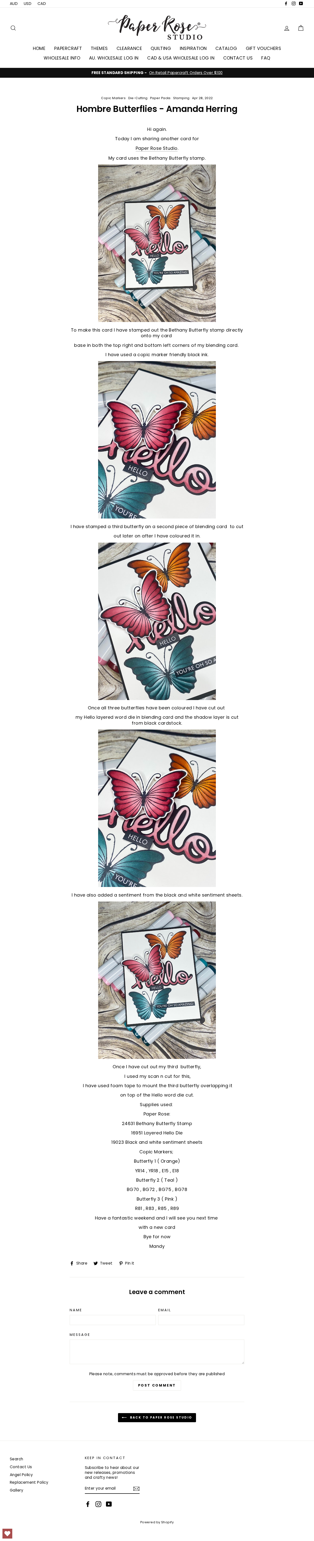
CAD (42, 3)
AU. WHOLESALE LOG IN (114, 58)
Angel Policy (21, 1474)
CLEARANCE (129, 48)
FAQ (265, 58)
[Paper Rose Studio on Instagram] (98, 1504)
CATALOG (226, 48)
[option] (157, 72)
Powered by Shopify (157, 1522)
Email (164, 1310)
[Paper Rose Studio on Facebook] (88, 1504)
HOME (39, 48)
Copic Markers (113, 98)
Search (16, 1459)
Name (76, 1310)
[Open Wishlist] (7, 1534)
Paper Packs (160, 98)
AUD (14, 3)
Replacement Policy (29, 1482)
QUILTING (161, 48)
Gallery (16, 1490)
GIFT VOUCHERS (263, 48)
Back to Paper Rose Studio (160, 1417)
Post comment (157, 1385)
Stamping (181, 98)
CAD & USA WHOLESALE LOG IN (180, 58)
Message (80, 1334)
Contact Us (21, 1466)
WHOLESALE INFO (62, 58)
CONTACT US (238, 58)
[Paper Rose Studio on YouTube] (109, 1504)
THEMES (99, 48)
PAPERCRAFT (68, 48)
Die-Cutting (138, 98)
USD (27, 3)
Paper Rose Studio (157, 148)
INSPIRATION (193, 48)
